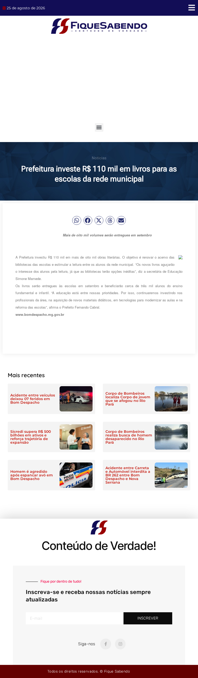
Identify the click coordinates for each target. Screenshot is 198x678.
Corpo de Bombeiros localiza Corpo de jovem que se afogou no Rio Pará (127, 399)
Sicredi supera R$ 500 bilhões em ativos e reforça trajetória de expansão (30, 437)
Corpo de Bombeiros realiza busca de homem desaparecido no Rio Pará (128, 437)
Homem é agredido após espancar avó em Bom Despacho (31, 475)
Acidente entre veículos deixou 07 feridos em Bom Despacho (32, 399)
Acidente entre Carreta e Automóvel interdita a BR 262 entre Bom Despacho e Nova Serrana (127, 475)
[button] (99, 127)
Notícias (99, 158)
